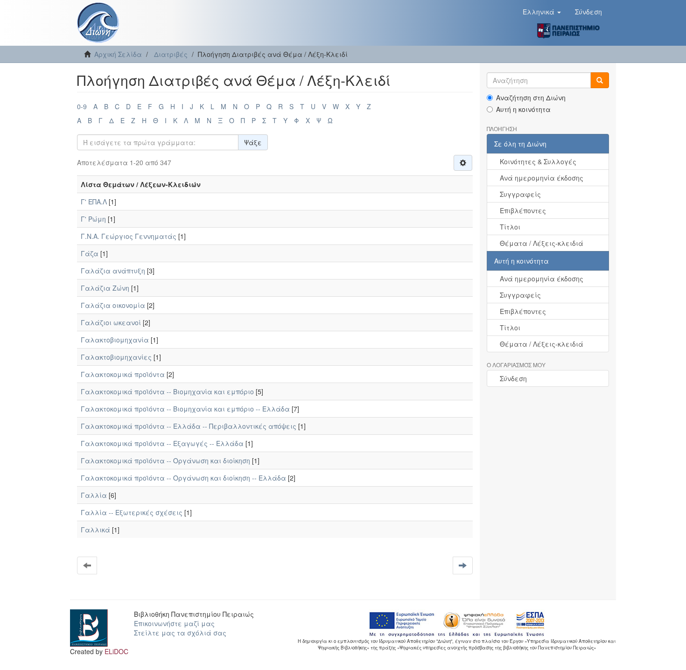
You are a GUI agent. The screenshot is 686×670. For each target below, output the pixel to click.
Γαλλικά (95, 529)
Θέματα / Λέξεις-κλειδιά (541, 243)
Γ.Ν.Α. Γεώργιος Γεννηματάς (128, 236)
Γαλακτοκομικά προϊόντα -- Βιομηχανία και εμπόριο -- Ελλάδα (185, 408)
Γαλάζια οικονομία (113, 305)
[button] (542, 11)
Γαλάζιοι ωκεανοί (111, 322)
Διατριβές (171, 54)
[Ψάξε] (599, 80)
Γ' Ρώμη (93, 218)
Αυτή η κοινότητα (523, 109)
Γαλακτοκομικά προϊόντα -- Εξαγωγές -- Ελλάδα (162, 443)
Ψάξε (253, 142)
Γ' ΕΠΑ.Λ (94, 201)
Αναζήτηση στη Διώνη (531, 97)
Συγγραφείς (520, 194)
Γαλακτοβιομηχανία (115, 339)
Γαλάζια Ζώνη (105, 288)
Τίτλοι (510, 226)
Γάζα (89, 253)
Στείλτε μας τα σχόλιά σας (180, 632)
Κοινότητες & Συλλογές (538, 161)
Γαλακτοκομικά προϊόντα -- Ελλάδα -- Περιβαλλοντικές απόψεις (188, 426)
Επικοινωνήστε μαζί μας (174, 623)
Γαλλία (94, 495)
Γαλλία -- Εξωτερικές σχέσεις (131, 512)
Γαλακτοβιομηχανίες (116, 357)
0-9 (82, 106)
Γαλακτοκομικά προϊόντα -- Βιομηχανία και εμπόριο (167, 391)
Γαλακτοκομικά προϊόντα (123, 374)
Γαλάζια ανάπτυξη (113, 270)
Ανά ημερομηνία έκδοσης (541, 177)
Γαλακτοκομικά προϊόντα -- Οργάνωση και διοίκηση (165, 460)
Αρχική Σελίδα (118, 54)
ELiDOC (116, 651)
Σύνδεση (513, 378)
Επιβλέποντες (523, 210)
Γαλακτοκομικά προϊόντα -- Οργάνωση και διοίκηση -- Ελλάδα (183, 477)
